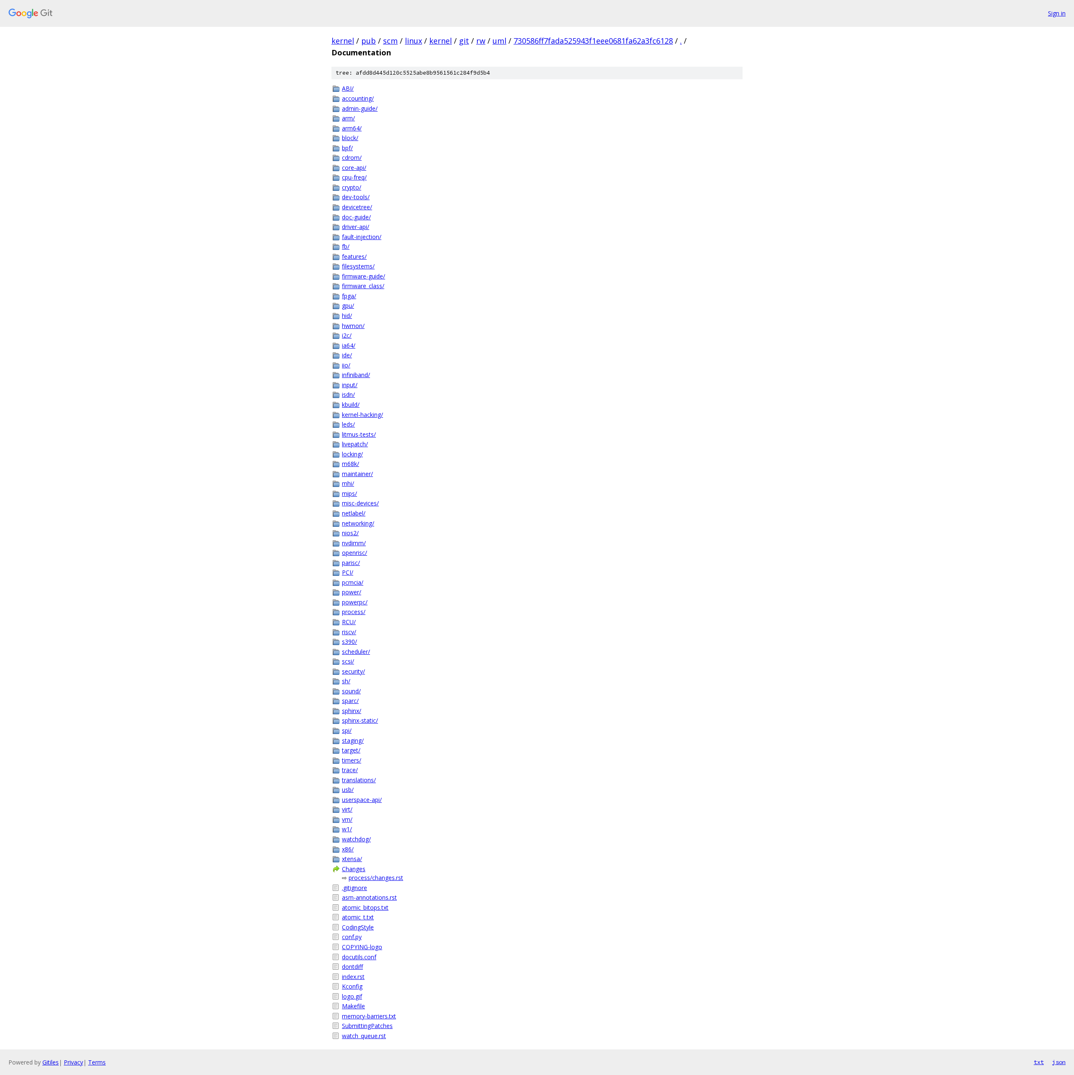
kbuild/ (351, 405)
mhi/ (348, 483)
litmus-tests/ (359, 434)
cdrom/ (352, 157)
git (464, 41)
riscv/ (349, 632)
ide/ (347, 355)
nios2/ (350, 533)
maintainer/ (357, 474)
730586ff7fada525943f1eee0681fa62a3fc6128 (593, 41)
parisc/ (351, 563)
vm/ (347, 819)
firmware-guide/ (363, 276)
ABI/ (348, 88)
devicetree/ (357, 207)
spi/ (347, 730)
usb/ (348, 790)
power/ (351, 592)
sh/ (346, 681)
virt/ (347, 809)
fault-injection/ (361, 237)
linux (413, 41)
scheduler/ (356, 652)
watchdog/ (356, 839)
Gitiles (50, 1062)
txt (1039, 1062)
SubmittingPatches (367, 1026)
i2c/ (347, 335)
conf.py (352, 937)
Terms (97, 1062)
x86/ (348, 849)
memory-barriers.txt (369, 1016)
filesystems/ (358, 266)
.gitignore (354, 888)
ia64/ (348, 345)
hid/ (347, 316)
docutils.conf (359, 957)
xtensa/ (352, 859)
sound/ (351, 691)
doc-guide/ (356, 217)
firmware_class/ (363, 286)
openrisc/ (354, 553)
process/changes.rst (376, 878)
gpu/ (348, 306)
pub (368, 41)
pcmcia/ (352, 582)
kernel (342, 41)
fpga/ (349, 296)
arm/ (348, 118)
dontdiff (352, 967)
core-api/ (354, 168)
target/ (351, 750)
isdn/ (348, 394)
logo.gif (352, 996)
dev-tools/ (356, 197)
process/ (353, 612)
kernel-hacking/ (362, 415)
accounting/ (358, 98)
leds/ (348, 424)
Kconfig (352, 986)
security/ (353, 671)
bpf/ (347, 148)
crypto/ (351, 187)
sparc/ (350, 701)
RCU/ (349, 622)
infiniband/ (356, 375)
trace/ (350, 770)
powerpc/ (355, 602)
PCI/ (347, 572)
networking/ (358, 523)
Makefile (353, 1006)
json (1059, 1062)
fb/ (345, 246)
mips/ (349, 493)
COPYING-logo (362, 947)
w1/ (347, 829)
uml (499, 41)
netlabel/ (353, 513)
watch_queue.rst (364, 1036)
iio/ (346, 365)
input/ (349, 385)
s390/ (349, 642)
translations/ (359, 780)
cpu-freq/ (354, 177)
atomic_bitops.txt (365, 907)
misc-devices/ (360, 503)
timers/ (351, 760)
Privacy (73, 1062)
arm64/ (352, 128)
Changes (353, 869)
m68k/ (350, 464)
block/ (350, 138)
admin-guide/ (360, 108)
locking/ (352, 454)
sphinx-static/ (360, 720)
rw (480, 41)
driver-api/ (355, 227)
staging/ (353, 740)
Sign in (1057, 13)
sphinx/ (351, 711)
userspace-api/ (362, 800)
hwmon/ (353, 326)
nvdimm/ (354, 543)
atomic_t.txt (358, 917)
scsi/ (348, 661)
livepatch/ (355, 444)
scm (390, 41)
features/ (354, 256)
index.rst (353, 977)
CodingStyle (358, 927)
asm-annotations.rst (369, 897)
